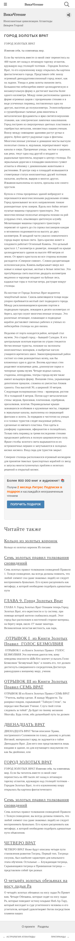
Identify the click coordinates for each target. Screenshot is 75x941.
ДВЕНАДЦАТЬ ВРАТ (24, 724)
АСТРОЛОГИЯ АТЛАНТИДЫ (20, 937)
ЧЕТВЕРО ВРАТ (20, 842)
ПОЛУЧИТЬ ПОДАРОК (25, 504)
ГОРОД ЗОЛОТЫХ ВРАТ (28, 762)
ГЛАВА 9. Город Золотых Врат (33, 600)
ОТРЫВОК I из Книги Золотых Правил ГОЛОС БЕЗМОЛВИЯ (36, 640)
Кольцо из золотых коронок (31, 540)
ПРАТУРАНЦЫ (58, 937)
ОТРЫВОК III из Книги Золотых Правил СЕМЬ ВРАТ (36, 684)
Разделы (43, 926)
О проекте (28, 926)
